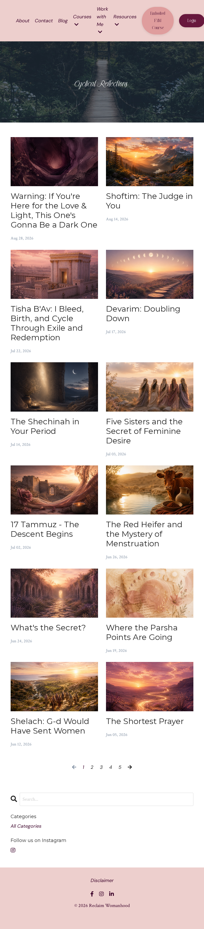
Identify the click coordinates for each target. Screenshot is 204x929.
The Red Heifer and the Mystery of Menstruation (144, 534)
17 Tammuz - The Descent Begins (45, 529)
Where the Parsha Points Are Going (142, 632)
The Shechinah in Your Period (45, 426)
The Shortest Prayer (145, 721)
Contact (44, 21)
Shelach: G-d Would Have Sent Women (50, 726)
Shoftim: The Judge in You (149, 201)
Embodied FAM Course (157, 20)
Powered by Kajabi (102, 920)
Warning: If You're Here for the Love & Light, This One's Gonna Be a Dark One (54, 210)
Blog (63, 21)
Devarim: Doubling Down (143, 313)
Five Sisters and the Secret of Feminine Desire (144, 431)
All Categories (26, 826)
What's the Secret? (48, 628)
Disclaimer (102, 880)
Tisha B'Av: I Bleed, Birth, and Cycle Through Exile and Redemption (47, 323)
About (22, 21)
